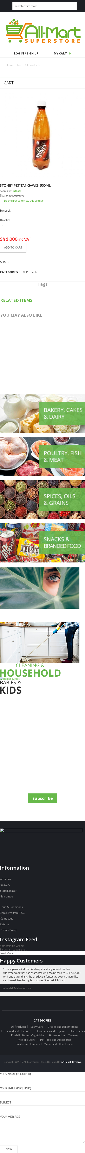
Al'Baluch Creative (71, 1061)
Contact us (6, 918)
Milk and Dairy (26, 1039)
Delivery (5, 885)
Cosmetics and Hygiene (51, 1031)
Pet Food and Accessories (55, 1039)
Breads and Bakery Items (63, 1026)
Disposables (77, 1031)
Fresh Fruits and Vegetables (27, 1035)
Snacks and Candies (28, 1044)
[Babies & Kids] (42, 685)
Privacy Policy (8, 930)
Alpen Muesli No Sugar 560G (35, 340)
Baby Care (37, 1026)
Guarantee (6, 896)
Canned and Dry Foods (18, 1031)
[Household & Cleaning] (42, 649)
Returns (4, 924)
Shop (19, 65)
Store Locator (8, 890)
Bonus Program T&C (12, 912)
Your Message (10, 1116)
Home (9, 65)
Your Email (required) (15, 1088)
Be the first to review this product (24, 200)
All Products (32, 65)
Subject (5, 1102)
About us (5, 879)
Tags (43, 284)
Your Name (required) (15, 1074)
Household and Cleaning (63, 1035)
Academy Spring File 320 (33, 379)
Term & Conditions (11, 907)
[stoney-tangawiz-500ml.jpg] (42, 134)
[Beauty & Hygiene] (42, 594)
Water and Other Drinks (58, 1044)
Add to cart (13, 247)
